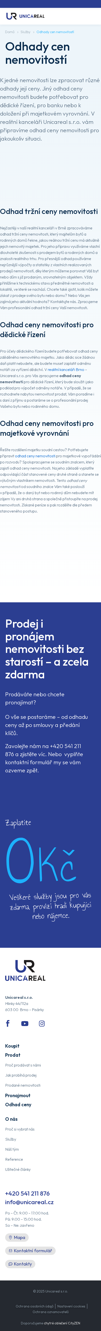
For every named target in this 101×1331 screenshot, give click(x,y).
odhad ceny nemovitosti (35, 455)
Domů (9, 32)
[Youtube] (24, 1023)
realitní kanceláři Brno (66, 369)
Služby (25, 32)
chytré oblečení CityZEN (62, 1323)
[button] (30, 1251)
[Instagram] (41, 1023)
